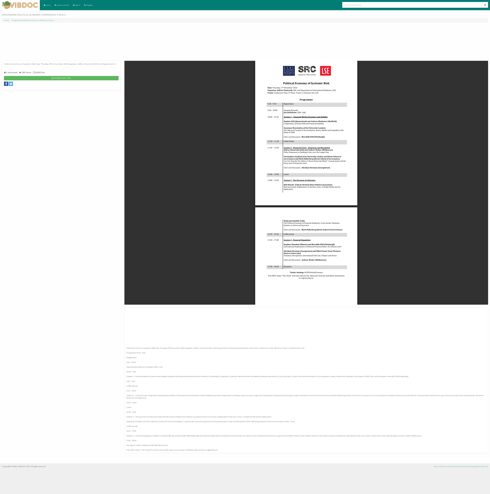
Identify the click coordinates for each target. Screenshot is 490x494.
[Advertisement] (61, 43)
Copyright (474, 466)
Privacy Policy (448, 466)
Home (48, 5)
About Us (437, 466)
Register (89, 5)
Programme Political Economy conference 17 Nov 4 (33, 20)
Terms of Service (461, 466)
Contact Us (483, 466)
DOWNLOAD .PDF (62, 78)
